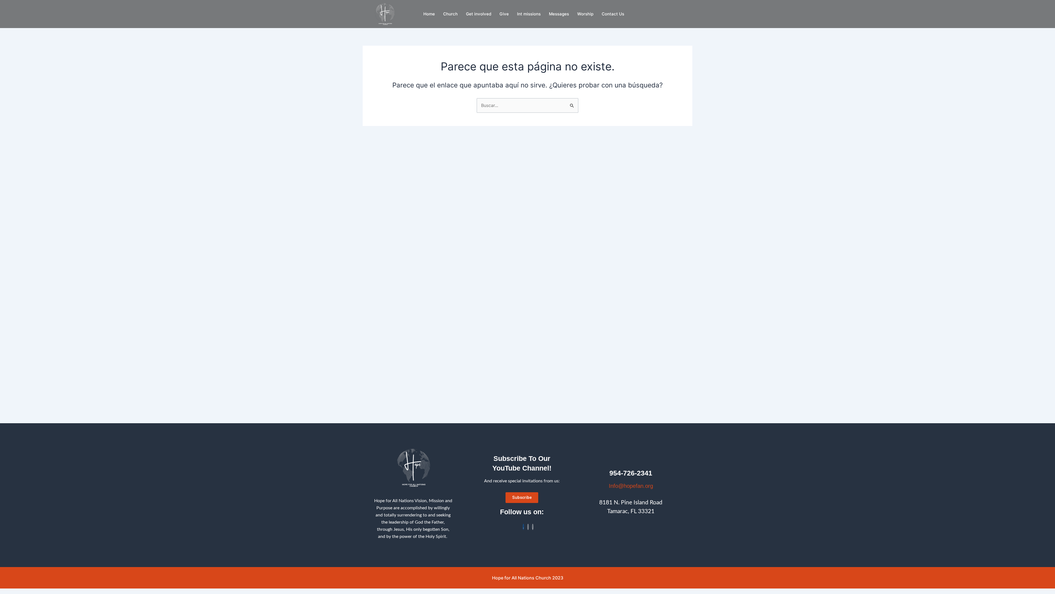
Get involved (478, 13)
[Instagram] (528, 527)
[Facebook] (523, 527)
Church (450, 13)
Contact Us (613, 13)
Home (429, 13)
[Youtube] (532, 527)
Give (504, 13)
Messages (559, 13)
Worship (585, 13)
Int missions (529, 13)
